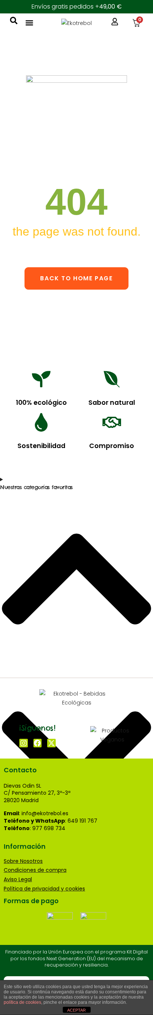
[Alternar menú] (29, 23)
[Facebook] (37, 743)
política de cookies (22, 1002)
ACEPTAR (76, 1010)
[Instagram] (23, 743)
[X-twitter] (51, 743)
